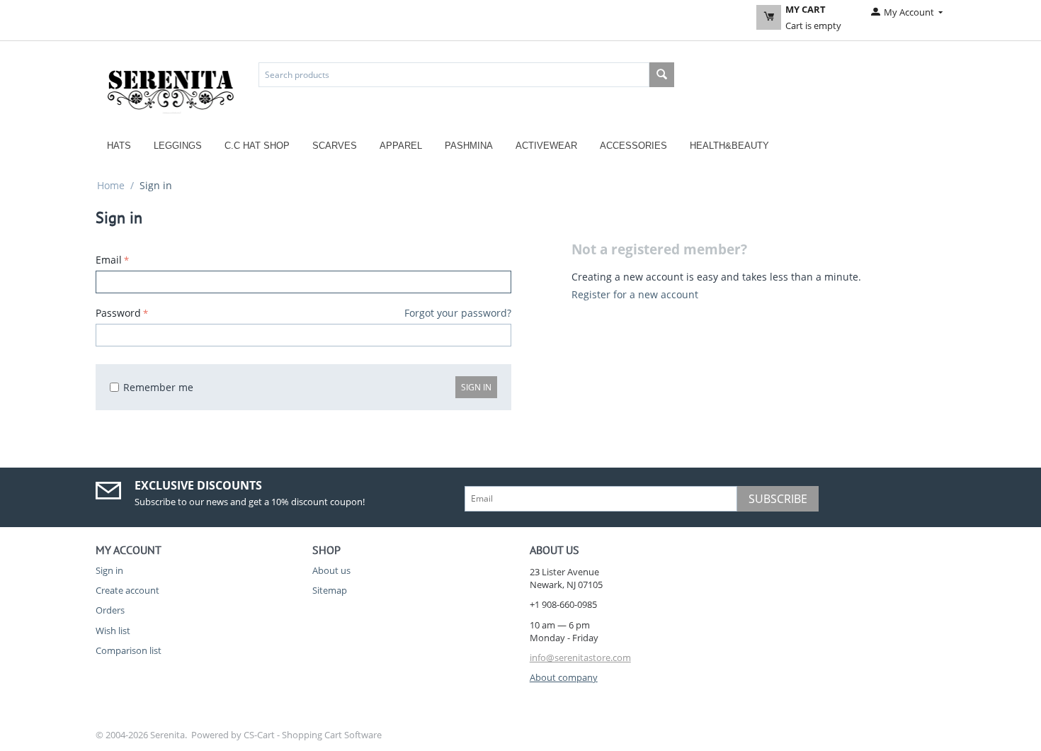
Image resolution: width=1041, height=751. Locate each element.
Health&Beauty (729, 145)
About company (564, 677)
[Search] (661, 74)
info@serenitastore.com (580, 657)
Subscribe (778, 499)
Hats (119, 145)
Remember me (158, 387)
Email (109, 259)
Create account (127, 590)
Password (118, 313)
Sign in (476, 387)
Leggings (178, 145)
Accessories (633, 145)
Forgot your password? (457, 313)
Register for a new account (634, 294)
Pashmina (469, 145)
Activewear (546, 145)
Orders (110, 610)
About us (331, 570)
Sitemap (329, 590)
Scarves (334, 145)
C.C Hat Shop (257, 145)
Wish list (113, 630)
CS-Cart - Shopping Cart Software (313, 734)
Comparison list (128, 650)
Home (111, 185)
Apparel (401, 145)
